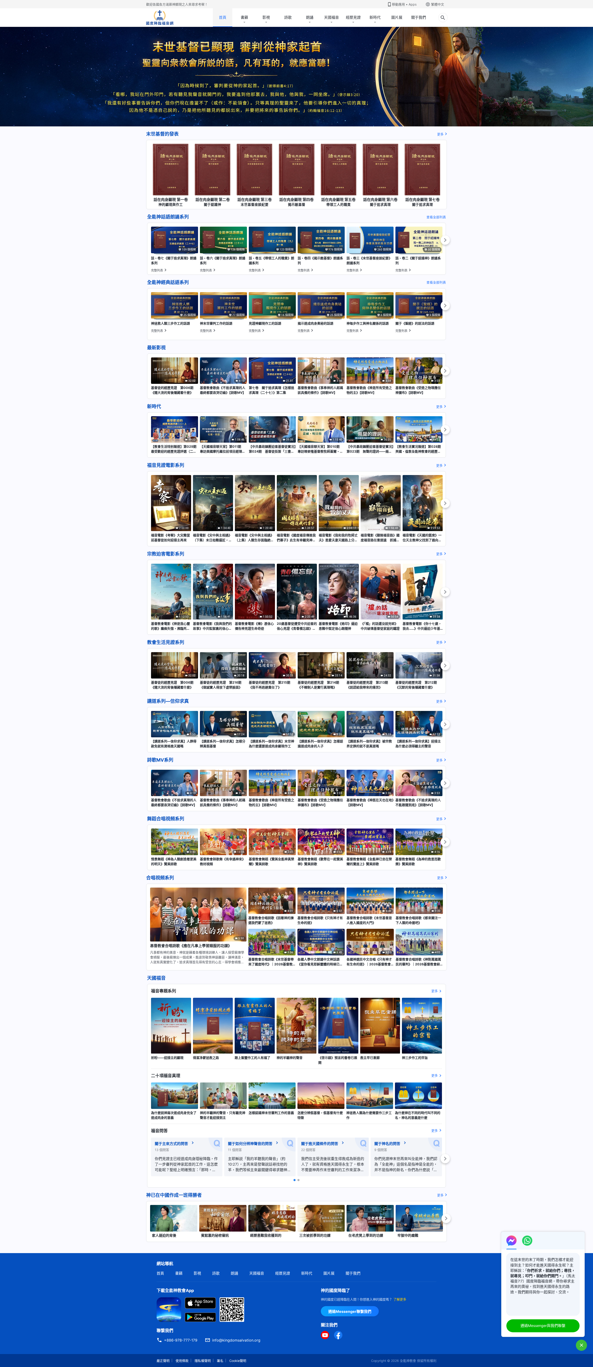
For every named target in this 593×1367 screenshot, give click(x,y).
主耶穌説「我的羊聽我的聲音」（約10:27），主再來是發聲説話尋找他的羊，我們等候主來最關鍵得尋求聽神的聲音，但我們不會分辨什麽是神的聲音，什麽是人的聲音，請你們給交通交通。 (259, 1164)
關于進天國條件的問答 (319, 1143)
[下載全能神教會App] (169, 1309)
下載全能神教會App (175, 1290)
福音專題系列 (163, 990)
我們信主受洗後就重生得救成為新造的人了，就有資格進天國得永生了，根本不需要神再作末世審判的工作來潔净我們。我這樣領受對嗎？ (332, 1164)
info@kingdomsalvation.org (236, 1340)
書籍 (244, 17)
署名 (220, 1361)
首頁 (222, 17)
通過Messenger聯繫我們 (349, 1311)
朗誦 (309, 17)
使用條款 (182, 1361)
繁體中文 (437, 4)
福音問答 (159, 1130)
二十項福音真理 (165, 1075)
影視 (266, 17)
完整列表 (157, 270)
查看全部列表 (436, 217)
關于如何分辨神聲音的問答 (250, 1143)
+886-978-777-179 (180, 1340)
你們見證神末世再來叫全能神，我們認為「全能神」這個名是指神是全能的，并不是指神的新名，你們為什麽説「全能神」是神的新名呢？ (405, 1164)
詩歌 (288, 17)
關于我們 (418, 17)
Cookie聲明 (237, 1361)
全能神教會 (408, 1361)
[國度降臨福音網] (159, 17)
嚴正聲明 (163, 1361)
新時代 (375, 17)
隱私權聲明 (203, 1361)
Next (445, 240)
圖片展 (396, 17)
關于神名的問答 (387, 1143)
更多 (440, 134)
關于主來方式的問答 (171, 1143)
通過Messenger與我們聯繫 (542, 1325)
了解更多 (399, 1299)
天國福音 (331, 17)
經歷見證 (353, 17)
